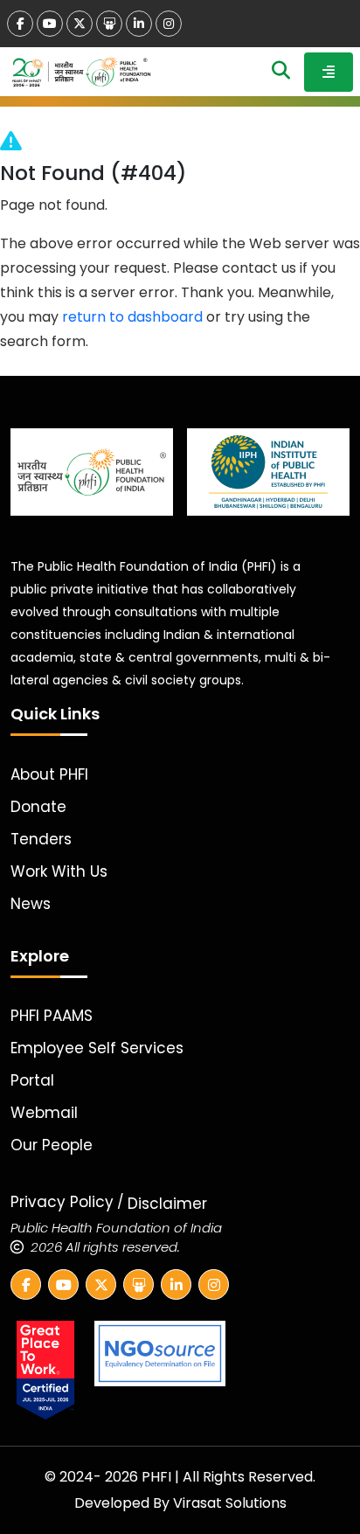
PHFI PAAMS (51, 1015)
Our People (51, 1145)
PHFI (158, 1477)
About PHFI (49, 774)
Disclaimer (167, 1203)
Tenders (41, 839)
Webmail (44, 1112)
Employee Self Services (96, 1048)
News (30, 903)
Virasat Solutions (230, 1503)
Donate (38, 806)
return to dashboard (132, 317)
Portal (32, 1080)
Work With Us (58, 871)
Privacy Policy (62, 1201)
